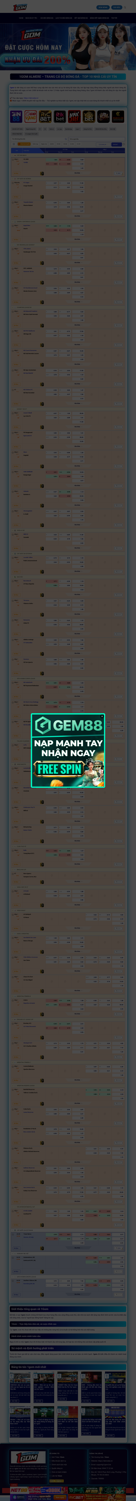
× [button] (102, 716)
